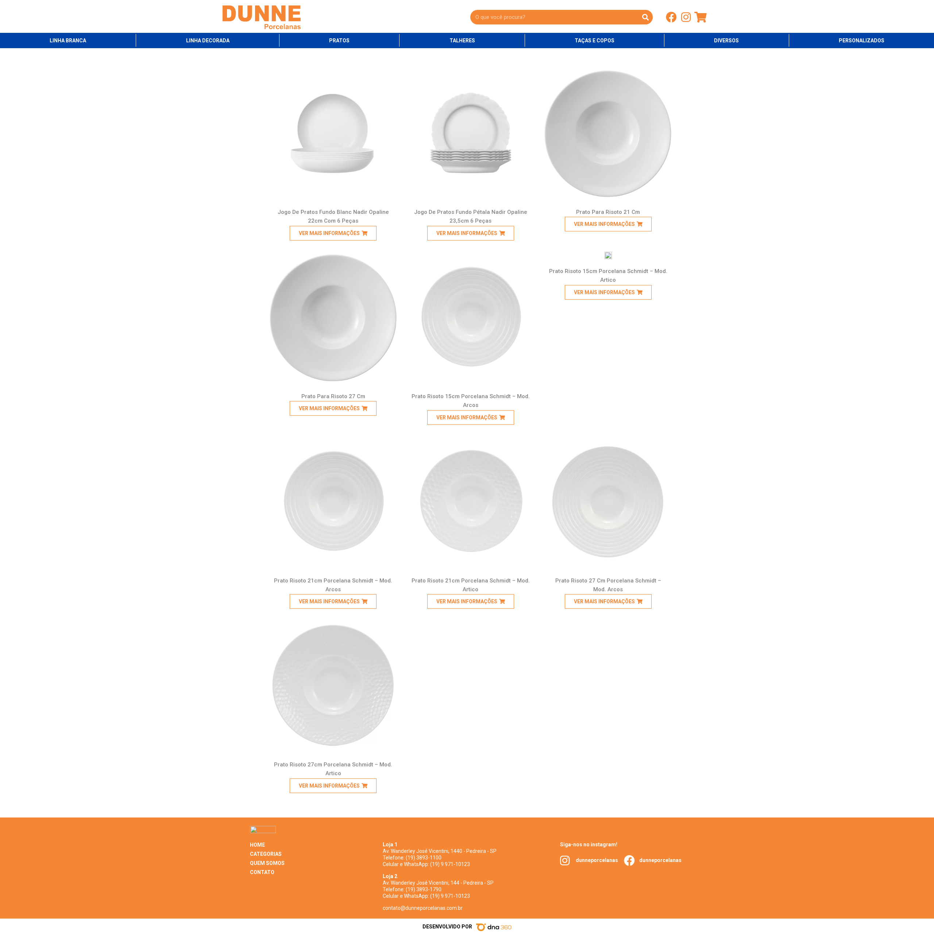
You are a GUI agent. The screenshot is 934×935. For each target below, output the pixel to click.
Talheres (462, 40)
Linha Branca (68, 40)
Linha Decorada (207, 40)
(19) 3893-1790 (423, 889)
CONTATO (262, 872)
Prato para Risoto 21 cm (608, 212)
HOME (257, 845)
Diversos (726, 40)
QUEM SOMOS (267, 863)
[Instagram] (685, 17)
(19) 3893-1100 (423, 858)
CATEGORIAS (266, 854)
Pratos (339, 40)
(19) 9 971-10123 (450, 864)
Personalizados (861, 40)
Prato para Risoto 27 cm (333, 396)
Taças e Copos (594, 40)
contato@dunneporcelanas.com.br (423, 908)
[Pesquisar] (645, 17)
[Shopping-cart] (700, 17)
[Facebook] (671, 17)
